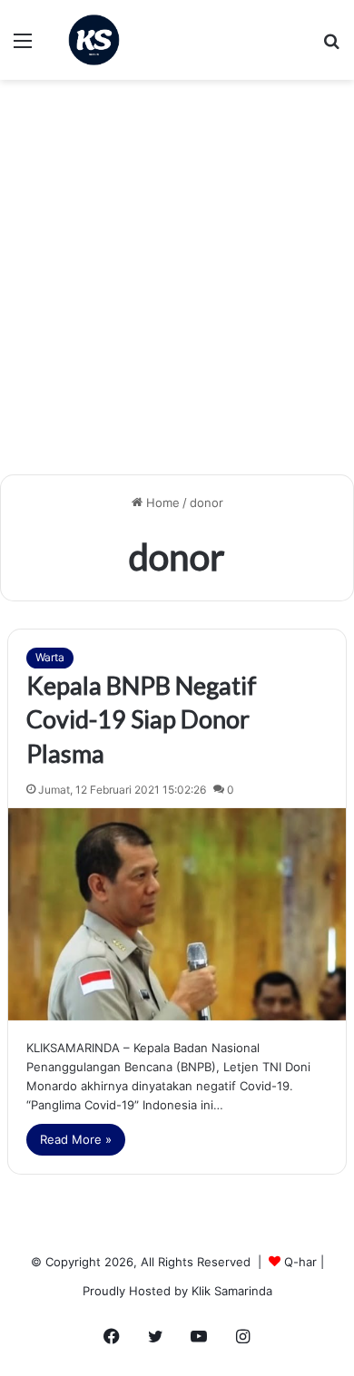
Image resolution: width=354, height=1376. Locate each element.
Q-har (300, 1261)
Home (161, 502)
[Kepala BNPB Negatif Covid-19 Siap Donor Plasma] (177, 914)
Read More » (76, 1139)
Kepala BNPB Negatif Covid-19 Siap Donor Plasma (141, 719)
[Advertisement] (177, 284)
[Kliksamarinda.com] (94, 40)
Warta (49, 657)
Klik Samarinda (232, 1290)
